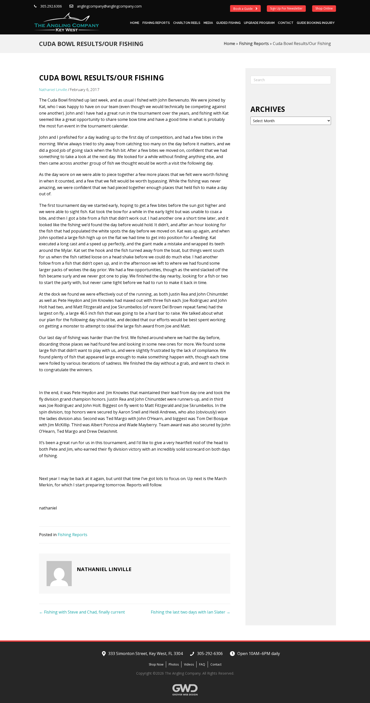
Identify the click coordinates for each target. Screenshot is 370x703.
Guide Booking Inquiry (316, 23)
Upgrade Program (259, 23)
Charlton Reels (186, 23)
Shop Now (156, 664)
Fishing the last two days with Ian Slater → (190, 612)
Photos (174, 664)
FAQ (202, 664)
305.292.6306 (51, 6)
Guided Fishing (228, 23)
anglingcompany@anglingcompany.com (109, 6)
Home (134, 23)
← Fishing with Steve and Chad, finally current (82, 612)
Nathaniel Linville (53, 89)
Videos (189, 664)
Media (208, 23)
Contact (285, 23)
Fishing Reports (156, 23)
